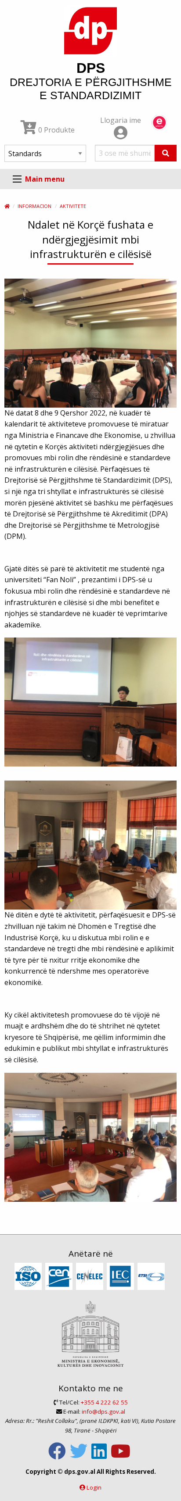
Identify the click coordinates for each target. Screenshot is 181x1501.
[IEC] (121, 1277)
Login (94, 1487)
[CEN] (60, 1277)
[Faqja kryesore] (7, 206)
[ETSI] (152, 1277)
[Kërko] (166, 153)
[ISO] (29, 1277)
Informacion (34, 206)
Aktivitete (73, 206)
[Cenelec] (90, 1277)
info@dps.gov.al (103, 1411)
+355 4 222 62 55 (104, 1402)
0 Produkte (55, 130)
